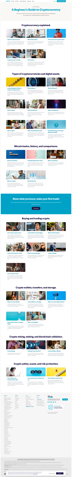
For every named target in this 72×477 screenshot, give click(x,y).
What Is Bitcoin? (31, 88)
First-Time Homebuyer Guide (41, 403)
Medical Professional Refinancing (8, 402)
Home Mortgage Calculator (40, 400)
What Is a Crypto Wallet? (13, 302)
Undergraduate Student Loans (8, 407)
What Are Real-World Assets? (35, 130)
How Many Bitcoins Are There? (35, 160)
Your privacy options (31, 406)
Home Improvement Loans (7, 416)
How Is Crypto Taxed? (12, 273)
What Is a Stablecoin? (53, 110)
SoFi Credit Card (6, 440)
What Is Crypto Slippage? (34, 253)
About (33, 1)
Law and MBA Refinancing (7, 403)
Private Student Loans (7, 406)
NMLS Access (28, 401)
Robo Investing (6, 428)
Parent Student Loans (7, 413)
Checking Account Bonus (7, 446)
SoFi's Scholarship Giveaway (41, 405)
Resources (29, 1)
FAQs (16, 408)
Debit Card (5, 445)
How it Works (17, 399)
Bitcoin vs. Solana (11, 181)
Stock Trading (6, 431)
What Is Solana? (11, 110)
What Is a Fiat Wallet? (33, 322)
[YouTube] (55, 402)
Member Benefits (23, 1)
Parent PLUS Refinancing (7, 401)
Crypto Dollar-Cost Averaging (35, 233)
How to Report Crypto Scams (55, 378)
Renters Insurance (6, 434)
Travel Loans (5, 419)
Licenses (27, 400)
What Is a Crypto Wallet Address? (56, 302)
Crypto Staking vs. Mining (54, 351)
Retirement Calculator (40, 404)
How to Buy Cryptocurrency (14, 233)
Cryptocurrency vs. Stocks (13, 60)
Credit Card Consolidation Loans (8, 415)
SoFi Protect (6, 433)
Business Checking (6, 452)
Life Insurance (6, 438)
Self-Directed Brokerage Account (8, 427)
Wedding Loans (6, 420)
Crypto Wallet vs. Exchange (34, 302)
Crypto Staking (11, 351)
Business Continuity (28, 405)
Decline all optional (52, 473)
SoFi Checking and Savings (7, 441)
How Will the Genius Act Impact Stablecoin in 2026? (56, 131)
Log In (55, 1)
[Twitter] (51, 402)
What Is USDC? (11, 130)
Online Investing (6, 426)
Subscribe (65, 399)
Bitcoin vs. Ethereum (53, 160)
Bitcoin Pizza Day (32, 181)
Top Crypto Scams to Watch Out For (36, 379)
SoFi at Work (6, 450)
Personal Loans (6, 414)
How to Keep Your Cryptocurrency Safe (12, 379)
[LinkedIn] (49, 402)
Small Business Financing (7, 451)
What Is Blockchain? (32, 39)
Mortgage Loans (6, 421)
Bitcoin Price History (12, 160)
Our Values (16, 400)
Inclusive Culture (17, 405)
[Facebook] (48, 402)
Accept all (59, 473)
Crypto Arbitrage (52, 253)
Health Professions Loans (7, 412)
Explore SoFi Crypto (61, 1)
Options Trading (6, 432)
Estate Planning (6, 439)
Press (16, 401)
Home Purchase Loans (7, 422)
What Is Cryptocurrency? (13, 39)
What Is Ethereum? (52, 88)
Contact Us (16, 406)
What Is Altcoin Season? (54, 233)
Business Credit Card (7, 453)
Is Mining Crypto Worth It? (34, 351)
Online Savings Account (7, 444)
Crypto (5, 447)
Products (12, 1)
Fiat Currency (31, 60)
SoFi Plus (17, 1)
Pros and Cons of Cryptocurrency (56, 39)
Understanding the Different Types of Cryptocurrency (14, 89)
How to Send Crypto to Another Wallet (15, 323)
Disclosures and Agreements (30, 399)
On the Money (17, 407)
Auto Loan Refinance (7, 425)
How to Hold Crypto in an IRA (14, 253)
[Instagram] (53, 402)
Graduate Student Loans (7, 408)
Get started (36, 208)
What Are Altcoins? (32, 110)
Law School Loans (6, 409)
